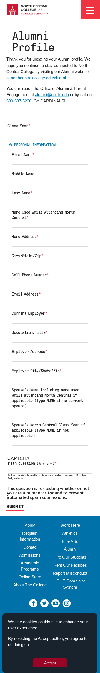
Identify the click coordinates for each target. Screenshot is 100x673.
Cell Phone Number (30, 275)
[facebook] (33, 603)
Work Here (70, 525)
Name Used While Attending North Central (43, 215)
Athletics (70, 533)
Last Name (22, 193)
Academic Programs (30, 566)
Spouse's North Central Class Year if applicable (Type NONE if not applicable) (48, 430)
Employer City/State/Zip (37, 371)
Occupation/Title (29, 332)
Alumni (70, 549)
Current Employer (29, 313)
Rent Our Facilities (70, 565)
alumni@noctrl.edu (52, 94)
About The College (30, 584)
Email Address (26, 294)
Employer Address (29, 351)
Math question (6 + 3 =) (32, 463)
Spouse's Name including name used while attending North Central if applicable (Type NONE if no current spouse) (47, 398)
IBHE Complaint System (70, 584)
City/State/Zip (27, 256)
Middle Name (23, 174)
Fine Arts (70, 541)
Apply (30, 525)
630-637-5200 (18, 101)
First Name (23, 154)
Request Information (30, 536)
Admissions (30, 555)
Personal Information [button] (34, 145)
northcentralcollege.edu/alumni (38, 78)
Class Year (19, 126)
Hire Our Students (70, 557)
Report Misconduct (70, 573)
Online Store (30, 576)
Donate (29, 547)
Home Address (25, 236)
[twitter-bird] (44, 603)
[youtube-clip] (55, 603)
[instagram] (66, 603)
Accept (50, 663)
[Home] (28, 9)
